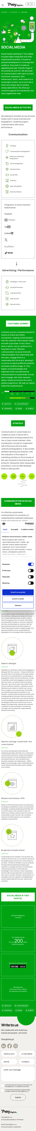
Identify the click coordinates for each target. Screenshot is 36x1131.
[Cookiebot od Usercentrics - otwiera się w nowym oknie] (25, 523)
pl (28, 4)
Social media (14, 12)
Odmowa (18, 605)
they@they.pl (7, 1039)
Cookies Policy (17, 1127)
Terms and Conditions (7, 1127)
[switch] (31, 570)
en (32, 4)
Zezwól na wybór (18, 599)
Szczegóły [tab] (14, 529)
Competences (4, 12)
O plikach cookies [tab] (27, 529)
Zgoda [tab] (5, 529)
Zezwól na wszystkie (18, 592)
